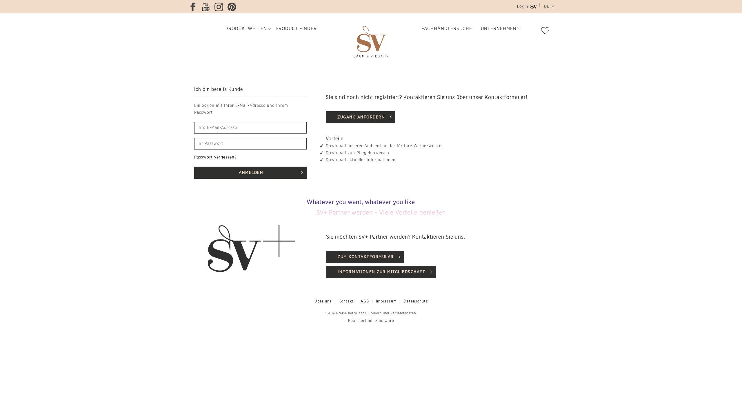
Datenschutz (416, 301)
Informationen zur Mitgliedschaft (381, 272)
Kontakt (346, 301)
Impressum (386, 301)
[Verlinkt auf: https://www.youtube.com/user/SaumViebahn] (207, 7)
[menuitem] (522, 8)
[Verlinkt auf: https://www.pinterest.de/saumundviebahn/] (233, 7)
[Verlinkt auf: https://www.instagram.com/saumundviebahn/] (220, 7)
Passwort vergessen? (215, 157)
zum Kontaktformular (366, 257)
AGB (365, 301)
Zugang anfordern (361, 117)
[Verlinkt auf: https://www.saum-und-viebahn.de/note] (546, 32)
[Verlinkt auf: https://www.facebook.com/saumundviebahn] (194, 7)
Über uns (323, 301)
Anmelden (251, 173)
